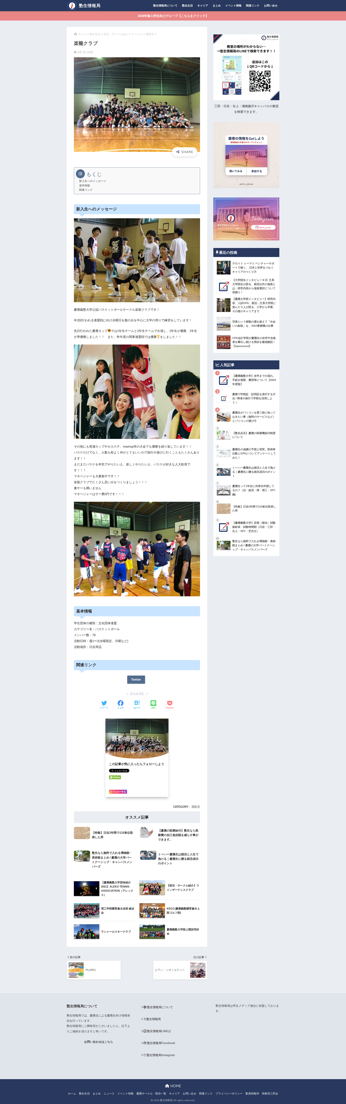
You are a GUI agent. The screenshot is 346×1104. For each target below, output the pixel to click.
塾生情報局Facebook (160, 1043)
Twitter (136, 679)
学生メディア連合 (244, 1005)
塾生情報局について (165, 5)
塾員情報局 (252, 1093)
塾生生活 (187, 5)
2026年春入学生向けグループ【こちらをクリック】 (173, 16)
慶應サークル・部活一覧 (151, 1093)
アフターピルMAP (78, 1068)
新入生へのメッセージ (92, 181)
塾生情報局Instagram (160, 1055)
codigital (72, 1055)
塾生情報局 (89, 5)
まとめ (217, 5)
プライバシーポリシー (229, 1093)
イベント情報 (233, 5)
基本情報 (84, 185)
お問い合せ (271, 5)
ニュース (109, 1093)
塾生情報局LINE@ (158, 1031)
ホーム (72, 1093)
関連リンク (253, 5)
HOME (175, 1086)
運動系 (195, 806)
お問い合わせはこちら (98, 1041)
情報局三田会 (270, 1093)
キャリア (202, 5)
